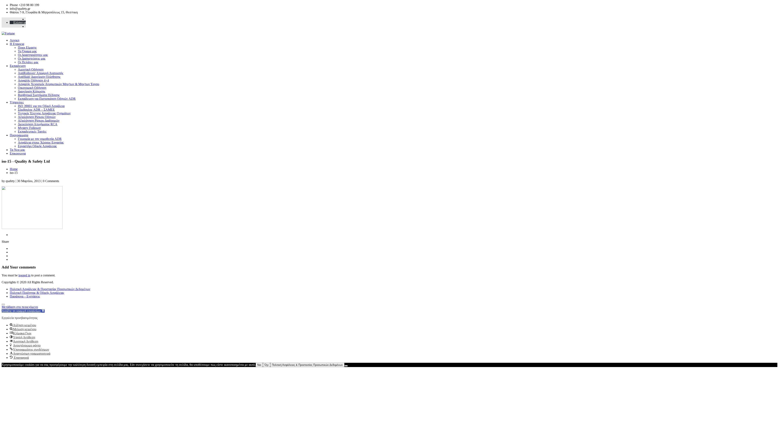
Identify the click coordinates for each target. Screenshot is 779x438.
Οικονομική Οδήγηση (32, 87)
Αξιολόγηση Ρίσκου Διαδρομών (38, 120)
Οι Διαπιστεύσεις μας (31, 58)
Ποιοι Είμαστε (27, 47)
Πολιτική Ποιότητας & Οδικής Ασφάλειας (37, 292)
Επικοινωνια (18, 153)
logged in (24, 275)
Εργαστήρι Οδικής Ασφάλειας (37, 146)
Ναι (259, 364)
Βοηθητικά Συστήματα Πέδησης (39, 95)
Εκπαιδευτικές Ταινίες (32, 131)
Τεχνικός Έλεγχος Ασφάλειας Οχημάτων (44, 113)
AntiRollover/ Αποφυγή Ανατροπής (40, 73)
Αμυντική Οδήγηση (30, 69)
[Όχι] (346, 365)
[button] (23, 311)
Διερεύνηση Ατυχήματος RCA (37, 124)
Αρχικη (14, 40)
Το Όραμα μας (27, 51)
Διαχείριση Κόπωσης (31, 91)
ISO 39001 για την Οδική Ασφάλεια (41, 106)
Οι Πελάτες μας (28, 62)
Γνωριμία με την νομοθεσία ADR (40, 139)
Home (14, 169)
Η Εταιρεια (17, 44)
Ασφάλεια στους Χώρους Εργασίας (41, 142)
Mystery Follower (29, 128)
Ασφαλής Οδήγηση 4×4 (33, 80)
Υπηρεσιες (17, 102)
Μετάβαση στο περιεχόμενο (20, 307)
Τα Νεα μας (17, 149)
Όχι (267, 364)
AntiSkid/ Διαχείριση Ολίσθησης (39, 76)
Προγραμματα (19, 135)
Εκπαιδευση (18, 66)
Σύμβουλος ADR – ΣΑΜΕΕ (36, 109)
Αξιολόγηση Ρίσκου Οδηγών (37, 117)
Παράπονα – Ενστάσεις (25, 296)
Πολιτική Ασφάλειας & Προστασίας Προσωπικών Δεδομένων (50, 289)
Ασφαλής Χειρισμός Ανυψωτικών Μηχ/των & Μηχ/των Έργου (58, 84)
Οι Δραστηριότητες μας (33, 55)
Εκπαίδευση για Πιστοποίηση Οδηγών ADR (47, 98)
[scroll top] (3, 304)
